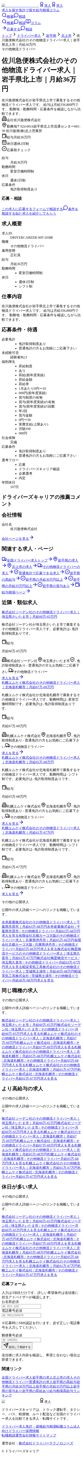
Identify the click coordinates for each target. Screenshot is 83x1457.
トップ (7, 35)
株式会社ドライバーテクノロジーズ (46, 1443)
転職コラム (64, 1426)
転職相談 (8, 1435)
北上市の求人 (63, 1377)
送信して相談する (20, 1347)
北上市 (66, 35)
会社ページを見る (15, 538)
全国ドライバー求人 (17, 1377)
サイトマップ (46, 1435)
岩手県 (51, 35)
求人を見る (10, 678)
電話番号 (8, 1310)
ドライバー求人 (29, 35)
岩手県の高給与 (65, 1382)
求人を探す (10, 10)
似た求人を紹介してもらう (35, 213)
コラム (54, 10)
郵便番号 (8, 1335)
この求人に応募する (17, 209)
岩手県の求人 (42, 1377)
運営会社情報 (25, 1435)
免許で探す (27, 10)
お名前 (7, 1301)
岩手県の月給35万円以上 (54, 1386)
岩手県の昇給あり (35, 1391)
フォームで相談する (47, 209)
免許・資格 (34, 1426)
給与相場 (42, 10)
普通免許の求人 (41, 1382)
